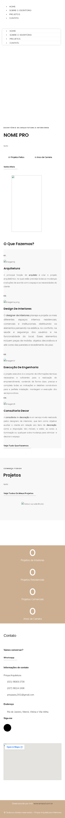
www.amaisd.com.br (43, 803)
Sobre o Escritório (21, 35)
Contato (14, 18)
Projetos (15, 39)
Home (13, 31)
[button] (31, 25)
